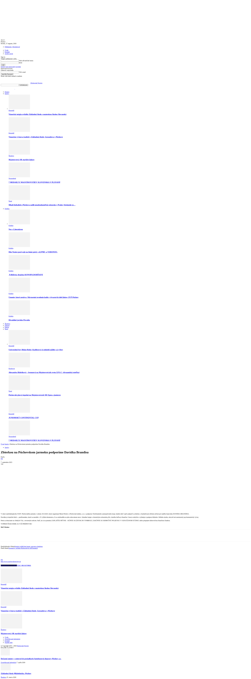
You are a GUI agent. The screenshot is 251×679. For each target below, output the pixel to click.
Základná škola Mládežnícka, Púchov (16, 673)
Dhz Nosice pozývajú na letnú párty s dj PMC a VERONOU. (33, 252)
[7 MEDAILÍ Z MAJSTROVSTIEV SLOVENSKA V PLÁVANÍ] (19, 177)
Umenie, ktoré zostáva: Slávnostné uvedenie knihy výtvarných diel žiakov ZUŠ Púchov (44, 297)
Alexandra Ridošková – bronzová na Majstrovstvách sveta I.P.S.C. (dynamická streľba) (44, 372)
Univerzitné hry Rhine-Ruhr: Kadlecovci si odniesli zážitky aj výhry (36, 350)
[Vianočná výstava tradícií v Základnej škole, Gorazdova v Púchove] (19, 131)
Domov (7, 92)
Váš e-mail (22, 72)
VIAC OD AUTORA (24, 565)
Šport (10, 201)
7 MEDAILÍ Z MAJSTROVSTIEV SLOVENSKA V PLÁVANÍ (34, 182)
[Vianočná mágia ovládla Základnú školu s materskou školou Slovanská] (19, 109)
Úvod (2, 444)
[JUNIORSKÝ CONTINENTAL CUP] (19, 412)
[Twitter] (11, 467)
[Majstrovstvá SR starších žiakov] (19, 154)
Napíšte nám (8, 642)
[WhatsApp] (25, 467)
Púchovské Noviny (23, 646)
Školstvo (11, 156)
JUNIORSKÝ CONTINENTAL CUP (24, 418)
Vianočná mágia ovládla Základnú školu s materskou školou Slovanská (37, 114)
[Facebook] (4, 467)
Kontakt (7, 52)
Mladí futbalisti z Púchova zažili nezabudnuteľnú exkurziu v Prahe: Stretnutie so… (42, 205)
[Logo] (8, 88)
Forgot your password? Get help (11, 67)
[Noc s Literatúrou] (19, 224)
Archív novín (9, 54)
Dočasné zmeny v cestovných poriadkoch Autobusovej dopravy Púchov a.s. (31, 659)
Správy (7, 93)
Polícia (7, 327)
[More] (32, 467)
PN (2, 459)
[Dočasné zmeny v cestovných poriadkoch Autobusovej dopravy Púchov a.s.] (5, 655)
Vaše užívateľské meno (26, 60)
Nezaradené (12, 178)
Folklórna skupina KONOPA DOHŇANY (26, 275)
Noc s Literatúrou (16, 229)
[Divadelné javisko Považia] (19, 314)
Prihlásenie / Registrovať (12, 47)
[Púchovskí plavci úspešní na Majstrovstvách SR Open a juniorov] (19, 389)
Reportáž (11, 110)
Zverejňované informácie (12, 639)
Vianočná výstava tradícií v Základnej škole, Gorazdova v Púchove (36, 137)
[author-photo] (5, 558)
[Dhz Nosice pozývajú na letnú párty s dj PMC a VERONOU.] (19, 246)
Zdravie (7, 325)
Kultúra (7, 209)
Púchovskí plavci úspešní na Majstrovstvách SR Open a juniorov (35, 395)
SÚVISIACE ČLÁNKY (9, 565)
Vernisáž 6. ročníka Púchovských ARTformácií (23, 548)
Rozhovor (12, 368)
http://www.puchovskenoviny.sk (11, 561)
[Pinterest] (18, 467)
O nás (6, 50)
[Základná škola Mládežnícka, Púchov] (6, 670)
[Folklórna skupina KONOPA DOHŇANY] (19, 269)
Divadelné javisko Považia (19, 320)
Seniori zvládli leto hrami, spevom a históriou (29, 546)
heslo (20, 63)
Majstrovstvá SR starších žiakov (22, 160)
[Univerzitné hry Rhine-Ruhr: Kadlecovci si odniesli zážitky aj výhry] (19, 344)
